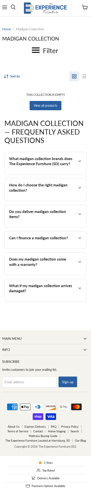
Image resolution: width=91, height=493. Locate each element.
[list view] (84, 76)
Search (74, 431)
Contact (38, 431)
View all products (45, 105)
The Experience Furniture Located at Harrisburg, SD (37, 440)
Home (6, 29)
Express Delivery (35, 426)
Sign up (68, 382)
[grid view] (74, 76)
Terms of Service (17, 431)
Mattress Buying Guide (43, 436)
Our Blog (80, 440)
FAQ (53, 426)
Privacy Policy (70, 426)
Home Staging (57, 431)
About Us (14, 426)
